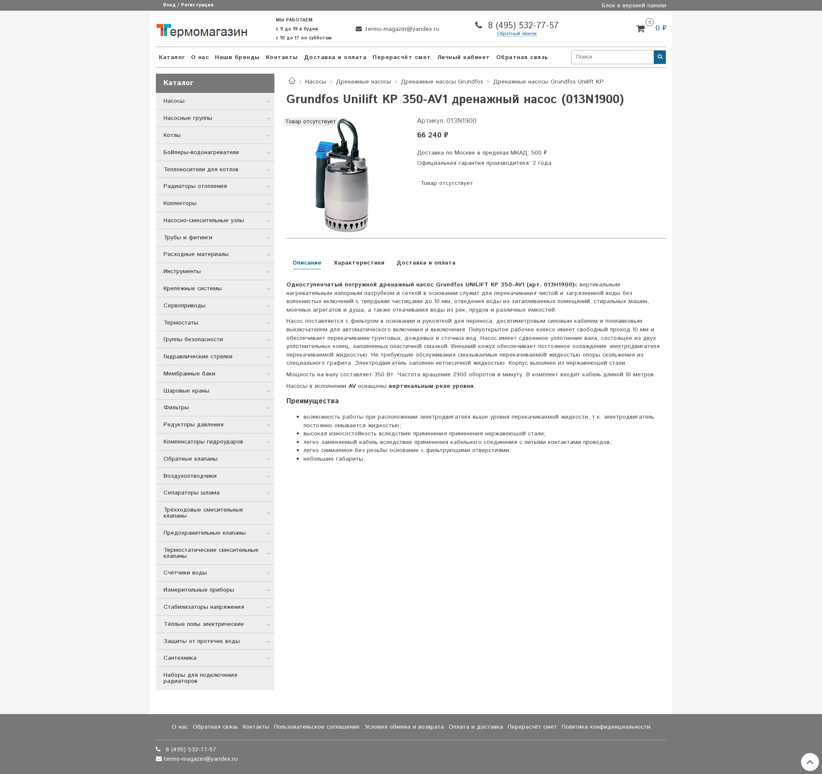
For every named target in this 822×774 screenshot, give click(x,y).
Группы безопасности (193, 339)
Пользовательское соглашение (317, 727)
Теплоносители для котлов (201, 169)
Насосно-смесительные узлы (204, 220)
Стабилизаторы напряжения (204, 607)
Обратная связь (522, 57)
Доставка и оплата (335, 57)
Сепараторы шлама (192, 492)
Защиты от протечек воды (202, 641)
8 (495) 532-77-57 (522, 26)
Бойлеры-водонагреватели (201, 152)
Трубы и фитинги (188, 237)
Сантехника (180, 658)
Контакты (282, 57)
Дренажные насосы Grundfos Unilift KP (548, 81)
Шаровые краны (186, 391)
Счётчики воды (185, 573)
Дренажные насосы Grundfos (442, 81)
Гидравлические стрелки (198, 356)
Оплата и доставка (476, 727)
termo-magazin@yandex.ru (401, 29)
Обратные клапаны (190, 459)
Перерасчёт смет (401, 57)
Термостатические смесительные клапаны (211, 553)
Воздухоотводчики (190, 476)
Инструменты (182, 271)
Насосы (315, 81)
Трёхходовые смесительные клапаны (203, 513)
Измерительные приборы (199, 590)
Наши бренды (237, 57)
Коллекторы (180, 203)
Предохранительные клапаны (205, 533)
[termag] (202, 28)
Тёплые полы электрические (204, 624)
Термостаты (181, 323)
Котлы (172, 135)
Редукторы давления (193, 424)
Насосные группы (188, 118)
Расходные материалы (196, 254)
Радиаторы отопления (195, 186)
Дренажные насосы (363, 81)
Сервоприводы (185, 305)
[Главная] (292, 81)
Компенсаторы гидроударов (203, 442)
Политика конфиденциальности (606, 727)
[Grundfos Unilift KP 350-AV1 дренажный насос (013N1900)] (344, 176)
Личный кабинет (463, 57)
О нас (200, 57)
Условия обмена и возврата (404, 727)
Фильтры (176, 407)
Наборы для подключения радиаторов (200, 678)
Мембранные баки (189, 373)
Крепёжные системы (193, 288)
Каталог (172, 57)
